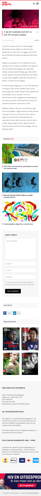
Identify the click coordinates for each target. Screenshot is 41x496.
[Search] (34, 3)
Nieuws (37, 40)
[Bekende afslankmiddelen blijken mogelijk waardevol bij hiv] (20, 182)
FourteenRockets (33, 493)
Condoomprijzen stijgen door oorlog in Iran (18, 224)
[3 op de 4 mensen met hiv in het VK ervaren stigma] (20, 19)
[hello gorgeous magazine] (10, 3)
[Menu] (37, 3)
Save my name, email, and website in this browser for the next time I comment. (19, 283)
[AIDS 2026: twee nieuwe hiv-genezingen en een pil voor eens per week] (20, 154)
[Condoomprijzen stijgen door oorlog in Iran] (20, 211)
